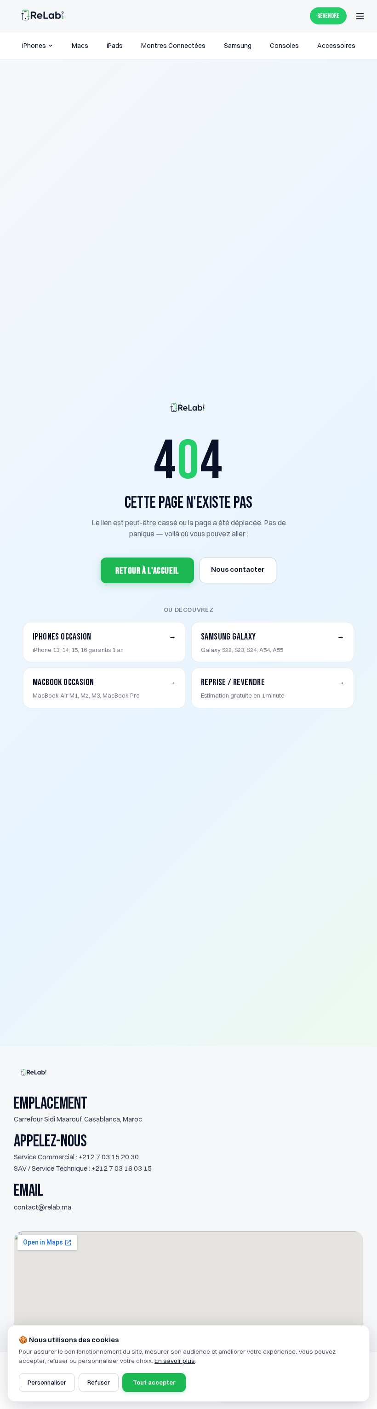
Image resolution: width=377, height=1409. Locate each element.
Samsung (237, 45)
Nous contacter (238, 569)
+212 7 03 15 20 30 (109, 1156)
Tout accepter (154, 1382)
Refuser (98, 1382)
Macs (80, 45)
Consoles (284, 45)
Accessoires (336, 45)
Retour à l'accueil (147, 570)
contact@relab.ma (42, 1207)
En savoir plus (174, 1360)
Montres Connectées (173, 45)
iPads (115, 45)
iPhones (34, 45)
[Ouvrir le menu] (360, 16)
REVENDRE (328, 16)
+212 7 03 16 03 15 (121, 1168)
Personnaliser (47, 1382)
